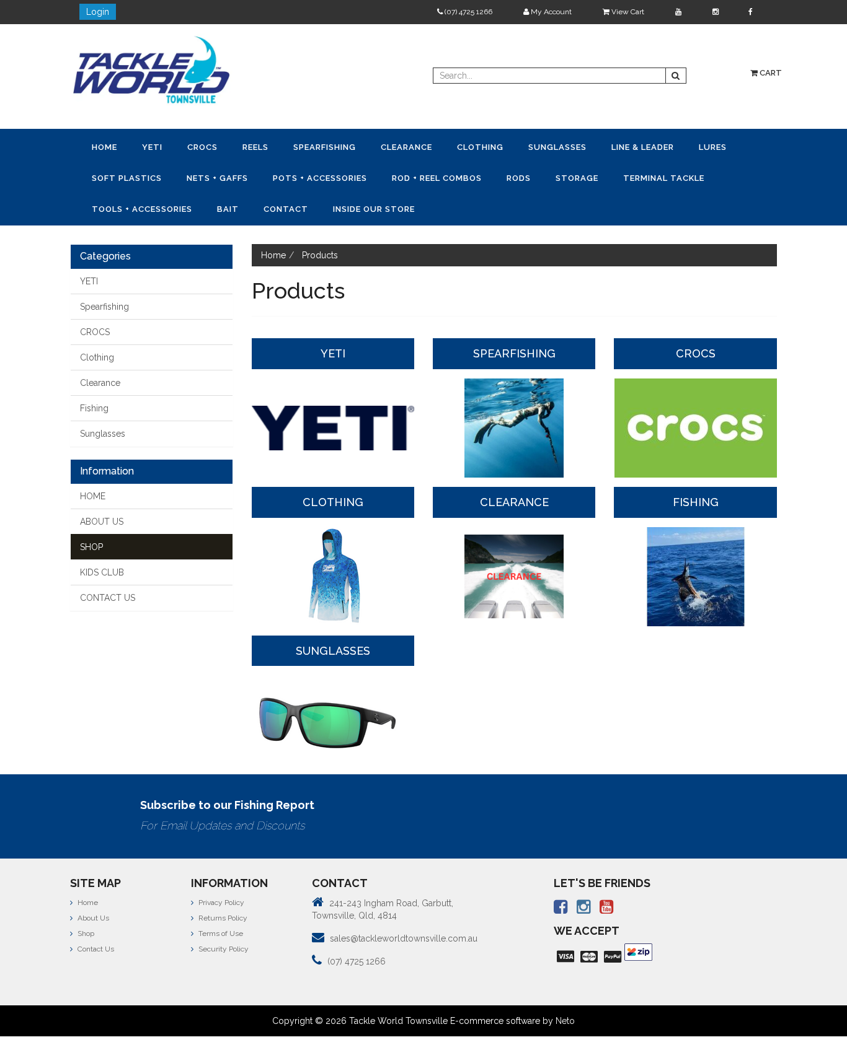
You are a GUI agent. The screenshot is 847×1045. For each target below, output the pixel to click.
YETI (128, 146)
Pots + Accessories (131, 176)
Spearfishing (252, 146)
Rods (297, 176)
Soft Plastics (617, 146)
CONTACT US (107, 564)
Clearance (318, 146)
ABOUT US (101, 488)
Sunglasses (436, 146)
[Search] (675, 76)
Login (97, 12)
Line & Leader (505, 146)
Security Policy (223, 915)
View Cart (627, 11)
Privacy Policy (220, 869)
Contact (621, 176)
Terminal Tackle (410, 176)
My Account (550, 11)
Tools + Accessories (509, 176)
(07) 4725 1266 (467, 11)
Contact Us (95, 915)
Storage (339, 176)
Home (96, 146)
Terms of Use (220, 900)
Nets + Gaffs (691, 146)
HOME (92, 463)
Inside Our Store (693, 176)
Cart (770, 72)
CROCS (162, 146)
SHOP (91, 513)
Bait (579, 176)
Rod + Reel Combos (232, 176)
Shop (85, 900)
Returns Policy (222, 884)
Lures (560, 146)
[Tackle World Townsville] (151, 69)
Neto (565, 987)
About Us (92, 884)
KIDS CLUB (102, 539)
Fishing (94, 375)
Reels (199, 146)
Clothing (375, 146)
